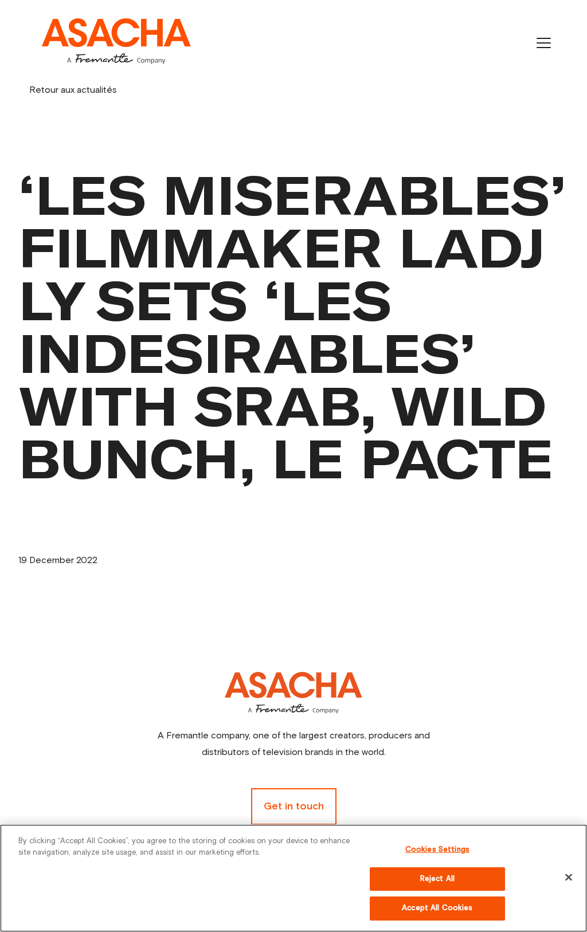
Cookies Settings (437, 850)
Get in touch (294, 806)
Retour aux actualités (73, 90)
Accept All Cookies (437, 908)
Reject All (437, 879)
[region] (293, 878)
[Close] (568, 877)
